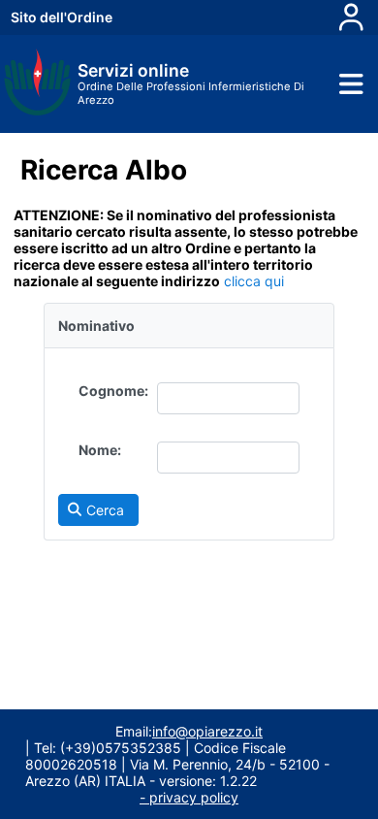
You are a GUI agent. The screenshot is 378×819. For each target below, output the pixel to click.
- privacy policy (189, 797)
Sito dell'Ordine (61, 17)
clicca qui (252, 281)
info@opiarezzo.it (207, 731)
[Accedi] (351, 18)
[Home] (37, 111)
